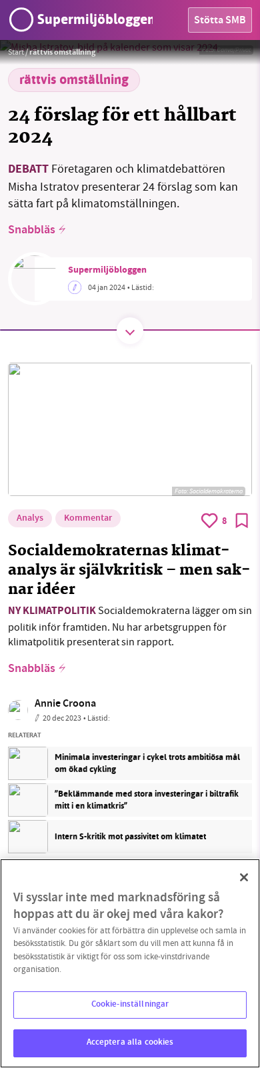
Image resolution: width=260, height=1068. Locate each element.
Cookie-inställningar (130, 1004)
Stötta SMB (220, 21)
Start (16, 52)
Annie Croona (65, 704)
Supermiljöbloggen (107, 270)
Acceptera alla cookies (130, 1042)
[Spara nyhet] (242, 521)
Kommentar (88, 518)
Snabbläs (31, 230)
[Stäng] (244, 877)
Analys (30, 518)
